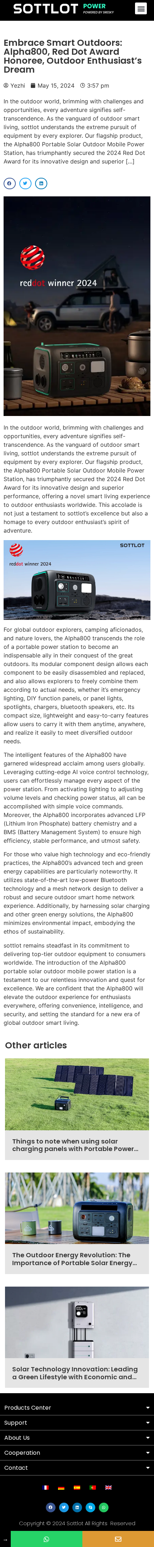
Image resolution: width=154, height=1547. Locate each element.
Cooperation (22, 1453)
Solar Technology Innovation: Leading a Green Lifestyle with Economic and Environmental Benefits (75, 1377)
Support (15, 1423)
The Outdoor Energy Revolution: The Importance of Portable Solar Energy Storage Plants (72, 1262)
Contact (16, 1468)
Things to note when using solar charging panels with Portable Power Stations (73, 1149)
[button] (141, 8)
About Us (17, 1438)
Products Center (27, 1408)
